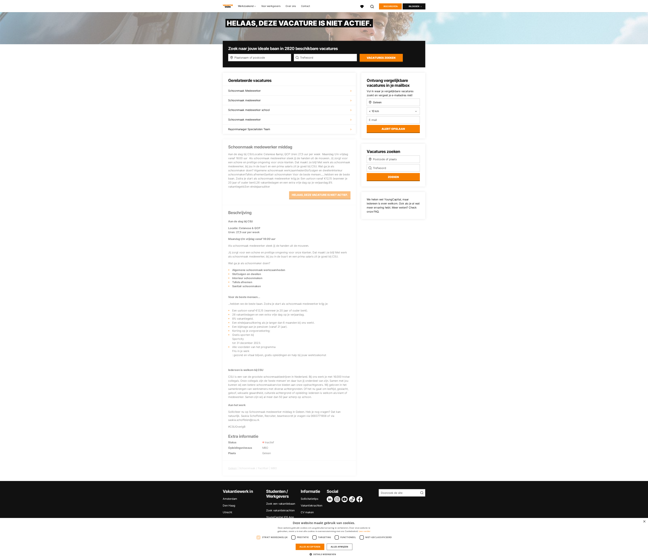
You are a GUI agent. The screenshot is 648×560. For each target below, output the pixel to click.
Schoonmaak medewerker (244, 100)
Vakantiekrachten (311, 505)
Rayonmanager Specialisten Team (249, 129)
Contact (305, 6)
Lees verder (364, 531)
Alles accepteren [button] (310, 546)
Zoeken (393, 177)
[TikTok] (352, 499)
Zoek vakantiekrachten (280, 510)
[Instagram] (338, 499)
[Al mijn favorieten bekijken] (362, 6)
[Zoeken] (372, 6)
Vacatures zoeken (381, 57)
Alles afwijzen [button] (339, 546)
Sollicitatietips (309, 498)
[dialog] (324, 539)
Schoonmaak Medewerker (244, 90)
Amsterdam (230, 498)
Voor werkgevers (271, 6)
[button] (324, 554)
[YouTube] (345, 499)
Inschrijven (390, 6)
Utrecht (227, 512)
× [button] (644, 521)
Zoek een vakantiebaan (280, 503)
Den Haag (229, 505)
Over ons (291, 6)
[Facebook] (360, 499)
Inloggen (414, 6)
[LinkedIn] (330, 499)
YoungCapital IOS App (280, 517)
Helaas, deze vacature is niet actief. (320, 195)
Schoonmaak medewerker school (249, 110)
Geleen (232, 468)
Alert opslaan (393, 129)
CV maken (307, 512)
